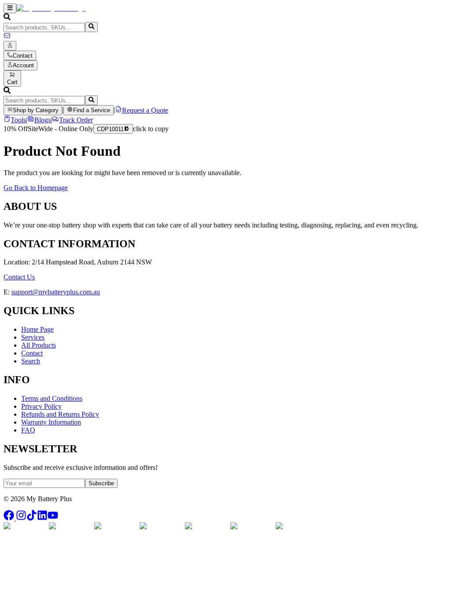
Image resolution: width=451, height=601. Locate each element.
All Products (38, 345)
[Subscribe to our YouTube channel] (53, 518)
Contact (32, 353)
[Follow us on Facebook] (10, 518)
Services (32, 337)
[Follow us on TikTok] (31, 518)
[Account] (10, 46)
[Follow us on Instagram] (21, 518)
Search (30, 361)
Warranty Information (51, 422)
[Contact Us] (7, 36)
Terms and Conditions (51, 398)
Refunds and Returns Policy (60, 414)
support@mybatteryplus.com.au (55, 292)
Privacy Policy (41, 406)
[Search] (91, 27)
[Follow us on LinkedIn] (42, 518)
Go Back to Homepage (36, 187)
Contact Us (19, 277)
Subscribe (101, 483)
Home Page (37, 329)
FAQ (28, 430)
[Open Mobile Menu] (10, 8)
